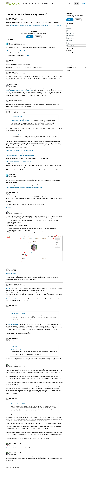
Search (76, 57)
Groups (68, 70)
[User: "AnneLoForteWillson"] (7, 212)
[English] (13, 3)
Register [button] (38, 36)
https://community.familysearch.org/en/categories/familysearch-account (24, 187)
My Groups (69, 43)
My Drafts (76, 40)
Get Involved (76, 61)
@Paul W (8, 288)
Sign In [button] (30, 36)
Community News (76, 67)
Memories (76, 63)
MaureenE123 (12, 192)
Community (34, 25)
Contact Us (69, 28)
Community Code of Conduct (73, 26)
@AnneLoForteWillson (11, 273)
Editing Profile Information (55, 25)
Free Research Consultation (73, 30)
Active (38, 25)
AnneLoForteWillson (13, 212)
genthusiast (12, 43)
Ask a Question (76, 52)
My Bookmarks (76, 35)
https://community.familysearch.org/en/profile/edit (19, 90)
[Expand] (34, 322)
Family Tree (76, 55)
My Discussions (70, 38)
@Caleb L (27, 55)
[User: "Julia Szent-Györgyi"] (7, 85)
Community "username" (14, 25)
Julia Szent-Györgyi (13, 84)
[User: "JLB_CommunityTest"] (7, 19)
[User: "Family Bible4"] (7, 61)
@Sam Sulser (9, 207)
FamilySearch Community (25, 25)
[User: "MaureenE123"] (7, 193)
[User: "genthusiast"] (7, 43)
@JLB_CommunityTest (11, 448)
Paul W (10, 269)
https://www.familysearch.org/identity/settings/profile (19, 150)
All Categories (69, 50)
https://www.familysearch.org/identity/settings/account (20, 155)
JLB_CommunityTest (13, 18)
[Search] (69, 3)
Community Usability (44, 25)
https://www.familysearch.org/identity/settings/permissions (21, 50)
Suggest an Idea (70, 45)
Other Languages (76, 65)
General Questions (76, 59)
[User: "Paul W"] (7, 269)
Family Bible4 (12, 60)
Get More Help (70, 33)
